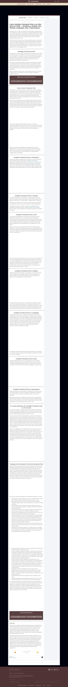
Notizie (47, 17)
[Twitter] (42, 657)
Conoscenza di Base (22, 17)
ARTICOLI (44, 4)
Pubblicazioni (30, 17)
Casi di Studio (42, 17)
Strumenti (48, 4)
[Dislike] (37, 652)
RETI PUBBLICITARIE (38, 4)
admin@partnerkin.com (12, 679)
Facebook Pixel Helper (33, 207)
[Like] (15, 652)
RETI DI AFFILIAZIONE (30, 4)
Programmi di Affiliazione (21, 4)
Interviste (36, 17)
